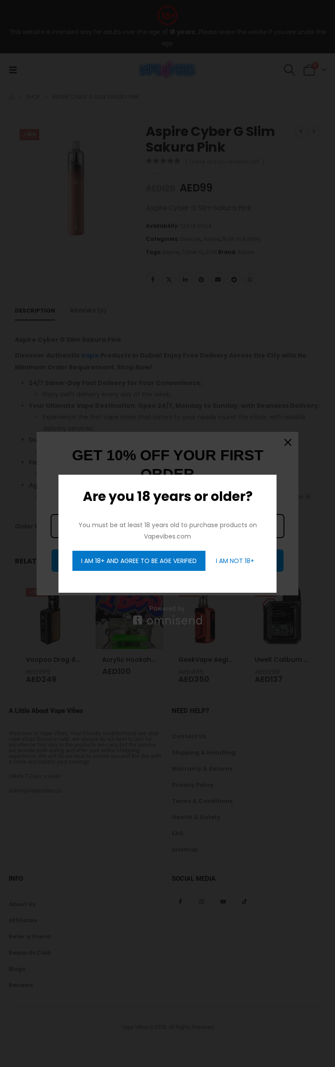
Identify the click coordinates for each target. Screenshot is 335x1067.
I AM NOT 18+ (235, 560)
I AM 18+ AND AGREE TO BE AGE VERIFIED (139, 560)
